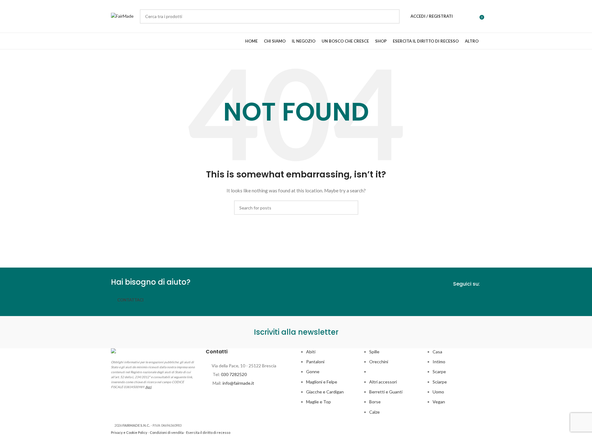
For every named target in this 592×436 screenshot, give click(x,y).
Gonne (312, 371)
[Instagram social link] (476, 299)
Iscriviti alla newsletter (296, 332)
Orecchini (378, 361)
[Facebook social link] (465, 299)
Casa (437, 351)
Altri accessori (383, 381)
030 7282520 (234, 374)
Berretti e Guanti (385, 391)
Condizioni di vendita (167, 432)
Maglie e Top (318, 401)
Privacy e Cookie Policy (129, 432)
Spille (374, 351)
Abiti (310, 351)
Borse (375, 401)
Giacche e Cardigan (325, 391)
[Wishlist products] (461, 16)
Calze (374, 412)
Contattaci (130, 299)
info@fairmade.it (238, 383)
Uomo (438, 391)
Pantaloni (315, 361)
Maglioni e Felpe (321, 381)
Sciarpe (440, 381)
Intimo (439, 361)
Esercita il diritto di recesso (208, 432)
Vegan (439, 401)
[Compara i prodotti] (472, 16)
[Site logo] (122, 15)
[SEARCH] (392, 16)
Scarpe (439, 371)
